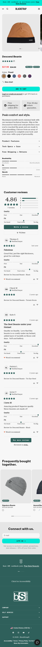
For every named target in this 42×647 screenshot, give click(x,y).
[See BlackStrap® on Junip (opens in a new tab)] (26, 445)
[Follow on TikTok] (29, 632)
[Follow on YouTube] (23, 632)
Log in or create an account (12, 94)
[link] (8, 61)
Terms (15, 641)
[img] (16, 241)
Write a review (21, 227)
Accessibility (8, 641)
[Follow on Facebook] (13, 632)
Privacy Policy (23, 641)
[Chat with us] (37, 642)
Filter (22, 233)
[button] (7, 82)
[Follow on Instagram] (18, 632)
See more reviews (21, 440)
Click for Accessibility (21, 581)
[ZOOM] (39, 48)
